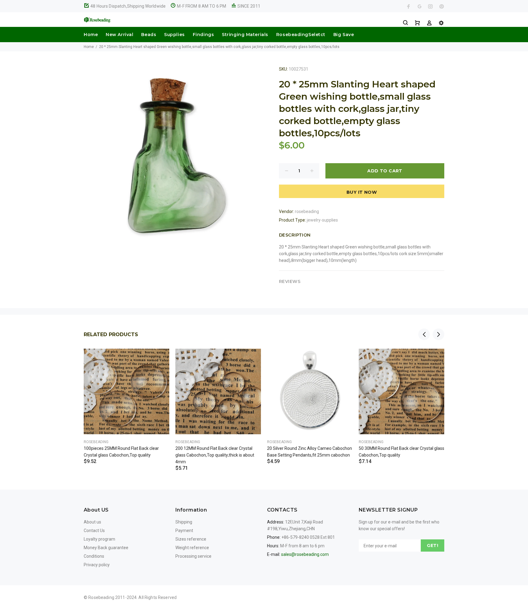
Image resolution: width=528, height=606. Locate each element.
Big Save (343, 34)
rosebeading (307, 211)
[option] (126, 399)
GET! (432, 545)
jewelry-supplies (322, 220)
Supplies (174, 34)
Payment (184, 530)
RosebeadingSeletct (300, 34)
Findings (203, 34)
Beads (148, 34)
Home (91, 34)
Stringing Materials (245, 34)
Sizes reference (190, 539)
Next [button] (438, 334)
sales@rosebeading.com (305, 554)
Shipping (183, 522)
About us (92, 522)
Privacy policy (97, 564)
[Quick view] (159, 359)
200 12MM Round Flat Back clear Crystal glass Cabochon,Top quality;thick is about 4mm (214, 455)
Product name (51, 581)
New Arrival (119, 34)
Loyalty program (99, 539)
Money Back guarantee (106, 547)
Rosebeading (96, 442)
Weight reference (192, 547)
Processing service (193, 556)
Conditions (94, 556)
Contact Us (94, 530)
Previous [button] (424, 334)
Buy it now (361, 192)
